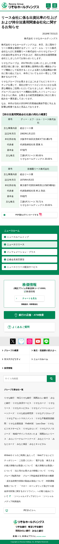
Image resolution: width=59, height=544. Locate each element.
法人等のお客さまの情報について (30, 471)
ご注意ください (26, 460)
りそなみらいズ (30, 428)
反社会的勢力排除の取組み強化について (25, 481)
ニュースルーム (41, 359)
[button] (48, 8)
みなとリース (44, 439)
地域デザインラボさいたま (25, 434)
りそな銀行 (9, 398)
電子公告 (40, 460)
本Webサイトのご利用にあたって (19, 455)
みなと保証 (22, 444)
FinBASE (29, 423)
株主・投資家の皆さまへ (45, 350)
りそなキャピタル (21, 408)
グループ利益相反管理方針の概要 (38, 476)
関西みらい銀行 (41, 398)
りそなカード (40, 403)
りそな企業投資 (16, 423)
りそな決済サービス (22, 403)
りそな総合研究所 (25, 413)
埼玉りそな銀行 (24, 398)
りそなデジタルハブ (45, 413)
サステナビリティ (12, 359)
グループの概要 (11, 350)
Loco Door (40, 423)
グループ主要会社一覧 (13, 389)
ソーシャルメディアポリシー (27, 496)
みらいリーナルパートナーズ (22, 439)
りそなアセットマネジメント (20, 418)
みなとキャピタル (38, 444)
